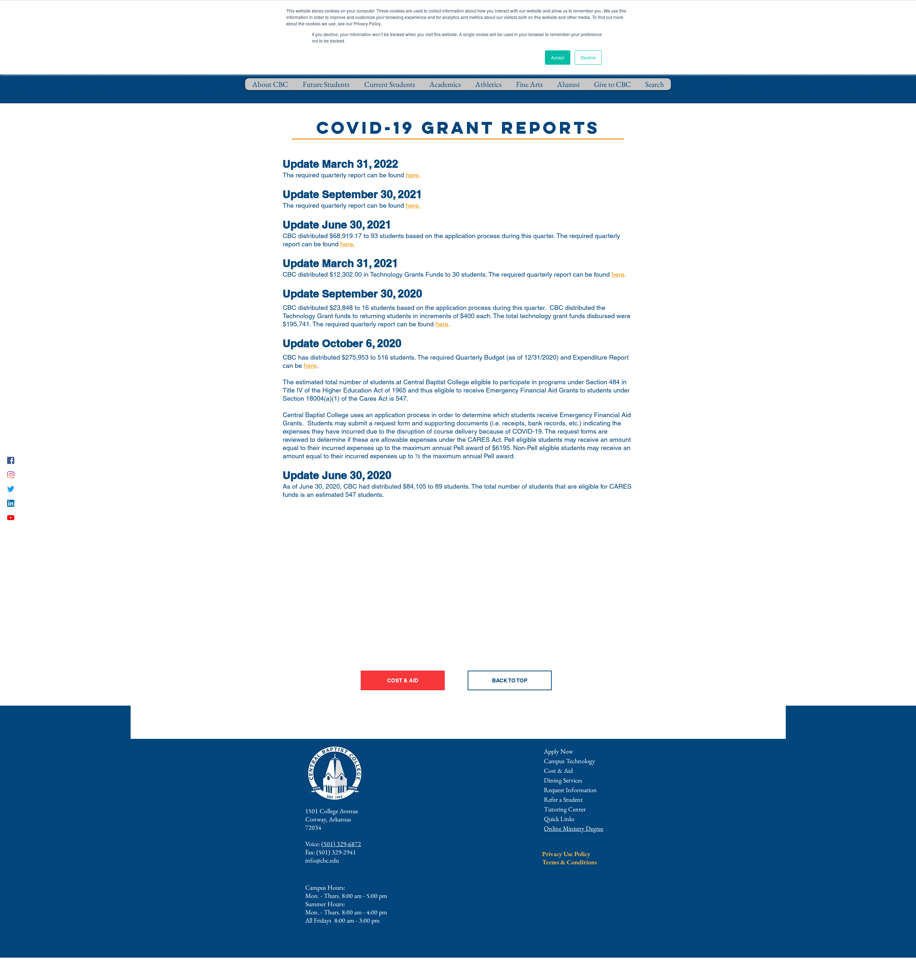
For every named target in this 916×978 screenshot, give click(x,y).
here (618, 274)
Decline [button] (588, 57)
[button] (570, 790)
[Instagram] (10, 474)
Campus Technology (569, 761)
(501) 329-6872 (341, 844)
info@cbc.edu (322, 860)
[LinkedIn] (10, 503)
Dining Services (563, 780)
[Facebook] (10, 460)
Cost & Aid (558, 770)
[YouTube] (10, 517)
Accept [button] (557, 57)
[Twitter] (10, 489)
